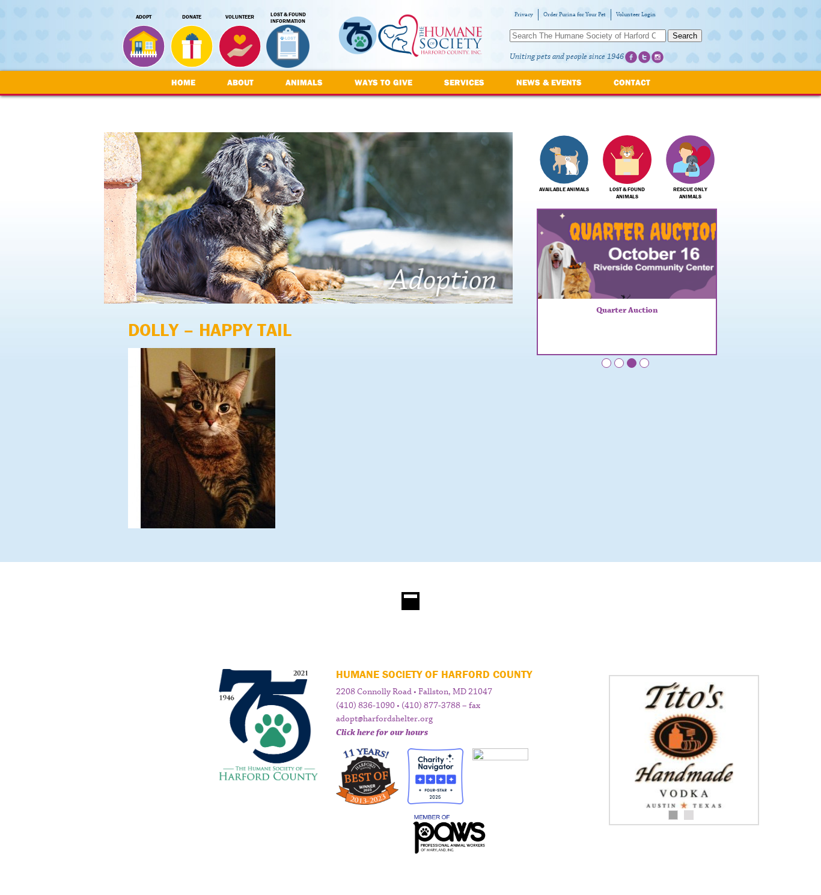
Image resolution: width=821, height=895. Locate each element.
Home (183, 82)
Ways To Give (383, 82)
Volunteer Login (636, 15)
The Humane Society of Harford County (410, 35)
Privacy (523, 15)
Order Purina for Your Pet (574, 15)
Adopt (143, 16)
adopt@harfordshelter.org (384, 719)
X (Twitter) (644, 57)
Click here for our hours (382, 733)
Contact (632, 82)
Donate (191, 16)
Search (685, 35)
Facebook (631, 57)
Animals (304, 82)
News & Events (549, 82)
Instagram (658, 57)
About (240, 82)
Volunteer (239, 16)
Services (464, 82)
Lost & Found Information (288, 18)
